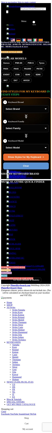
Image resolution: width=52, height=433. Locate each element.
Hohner (15, 379)
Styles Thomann (19, 322)
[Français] (24, 40)
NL (13, 392)
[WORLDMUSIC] (15, 258)
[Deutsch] (18, 40)
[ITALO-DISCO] (15, 216)
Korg (14, 347)
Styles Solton (18, 337)
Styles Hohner (18, 330)
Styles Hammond (19, 332)
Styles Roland (18, 317)
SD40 (27, 74)
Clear (26, 166)
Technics (16, 364)
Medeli (15, 357)
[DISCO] (11, 206)
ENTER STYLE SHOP (11, 52)
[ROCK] (11, 239)
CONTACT (6, 273)
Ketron (15, 352)
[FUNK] (11, 211)
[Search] (7, 11)
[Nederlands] (29, 40)
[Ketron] (11, 29)
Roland (15, 349)
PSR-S (31, 63)
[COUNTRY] (13, 197)
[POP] (10, 234)
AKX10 (26, 80)
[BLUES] (11, 192)
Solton (15, 362)
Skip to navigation (9, 2)
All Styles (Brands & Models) (26, 280)
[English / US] (13, 40)
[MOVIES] (12, 230)
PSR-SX (18, 63)
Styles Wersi (17, 325)
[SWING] (11, 253)
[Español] (41, 40)
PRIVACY (6, 270)
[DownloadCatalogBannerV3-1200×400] (25, 266)
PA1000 (27, 69)
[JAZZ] (10, 220)
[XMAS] (11, 263)
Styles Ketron (18, 315)
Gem (14, 369)
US (13, 384)
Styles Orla (17, 335)
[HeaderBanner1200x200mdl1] (21, 6)
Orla (14, 372)
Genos (6, 63)
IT (13, 394)
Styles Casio (17, 327)
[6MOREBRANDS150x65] (19, 178)
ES (13, 397)
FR (13, 389)
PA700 (39, 69)
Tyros (41, 63)
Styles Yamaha (18, 310)
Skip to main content (27, 2)
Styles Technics (19, 340)
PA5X (5, 69)
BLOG (4, 275)
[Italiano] (35, 40)
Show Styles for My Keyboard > (26, 157)
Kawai (15, 374)
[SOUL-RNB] (13, 248)
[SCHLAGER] (14, 244)
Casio (14, 354)
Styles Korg (17, 312)
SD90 (38, 74)
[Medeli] (11, 38)
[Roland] (11, 34)
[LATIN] (11, 225)
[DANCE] (12, 201)
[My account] (30, 21)
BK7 (5, 80)
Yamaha (15, 345)
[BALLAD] (12, 183)
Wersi (14, 367)
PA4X (16, 69)
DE (13, 387)
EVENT (6, 74)
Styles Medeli (18, 320)
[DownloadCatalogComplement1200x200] (26, 269)
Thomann (16, 359)
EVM (17, 74)
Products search (13, 9)
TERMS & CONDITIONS (13, 267)
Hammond (16, 377)
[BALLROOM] (14, 187)
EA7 (15, 80)
